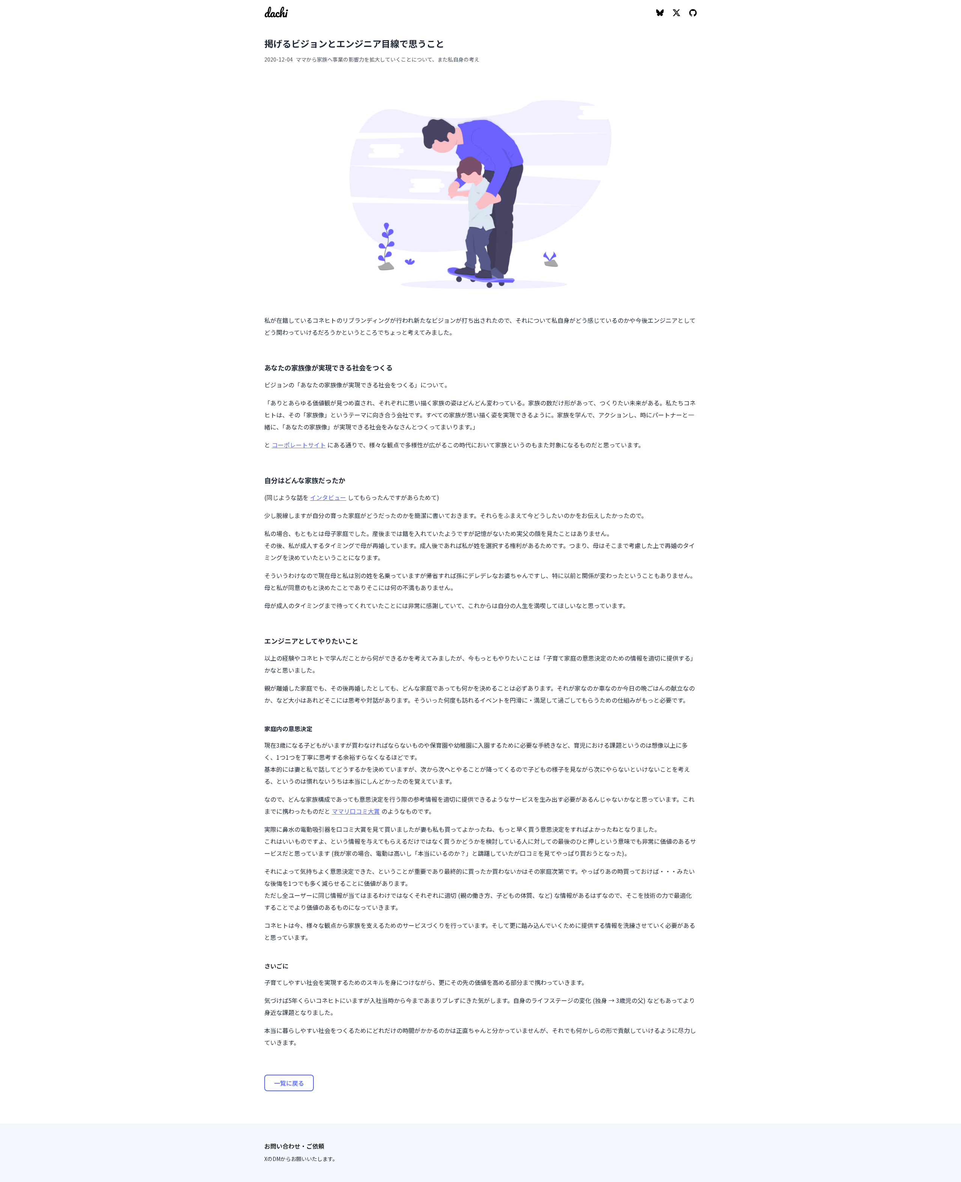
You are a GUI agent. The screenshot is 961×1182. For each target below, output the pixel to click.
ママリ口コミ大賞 (356, 811)
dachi (276, 13)
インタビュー (328, 497)
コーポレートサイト (299, 444)
